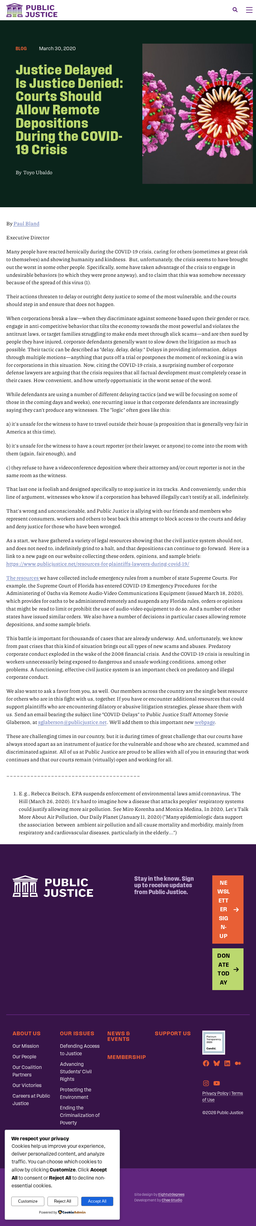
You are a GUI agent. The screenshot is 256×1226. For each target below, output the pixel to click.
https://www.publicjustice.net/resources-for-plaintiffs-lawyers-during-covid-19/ (97, 564)
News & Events (118, 1036)
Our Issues (77, 1033)
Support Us (173, 1033)
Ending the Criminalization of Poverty (80, 1115)
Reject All (62, 1201)
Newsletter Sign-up (223, 909)
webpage (205, 722)
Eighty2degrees (171, 1194)
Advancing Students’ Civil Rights (76, 1071)
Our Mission (25, 1046)
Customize (27, 1201)
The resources (23, 578)
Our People (24, 1056)
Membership (126, 1057)
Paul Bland (26, 223)
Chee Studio (172, 1200)
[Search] (235, 10)
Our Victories (27, 1085)
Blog (21, 48)
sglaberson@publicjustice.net (72, 722)
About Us (26, 1033)
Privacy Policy (215, 1093)
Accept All (97, 1201)
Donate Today (223, 969)
